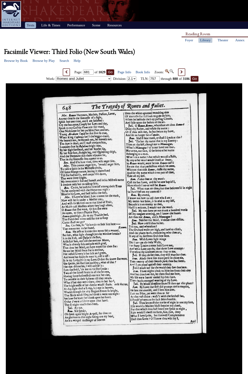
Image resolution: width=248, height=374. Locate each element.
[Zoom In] (167, 72)
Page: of (89, 72)
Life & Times (50, 25)
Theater (223, 40)
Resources (114, 25)
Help (77, 61)
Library (205, 40)
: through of (165, 79)
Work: (51, 79)
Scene (96, 25)
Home (11, 14)
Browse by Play (44, 61)
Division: (120, 79)
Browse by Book (16, 61)
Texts (30, 25)
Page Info (124, 72)
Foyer (189, 40)
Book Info (143, 72)
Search (64, 61)
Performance (76, 25)
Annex (240, 40)
